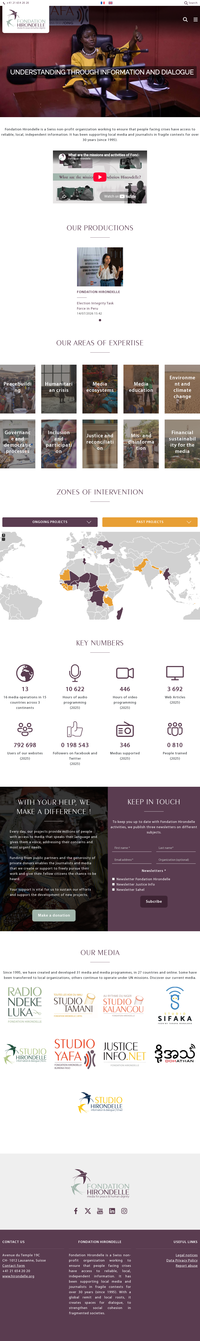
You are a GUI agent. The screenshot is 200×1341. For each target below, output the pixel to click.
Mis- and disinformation (141, 442)
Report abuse (187, 1266)
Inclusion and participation (59, 442)
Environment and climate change (182, 387)
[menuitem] (103, 3)
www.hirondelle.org (18, 1276)
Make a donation (54, 916)
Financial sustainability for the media (182, 442)
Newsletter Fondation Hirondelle (143, 879)
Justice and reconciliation (100, 442)
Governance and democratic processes (17, 442)
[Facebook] (76, 1211)
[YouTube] (100, 1211)
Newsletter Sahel (131, 890)
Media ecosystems (100, 387)
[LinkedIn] (112, 1211)
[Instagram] (124, 1211)
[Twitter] (88, 1211)
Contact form (13, 1266)
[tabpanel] (100, 281)
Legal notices (187, 1255)
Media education (141, 387)
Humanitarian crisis (59, 387)
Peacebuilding (18, 387)
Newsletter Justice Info (136, 885)
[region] (100, 58)
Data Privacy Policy (182, 1261)
